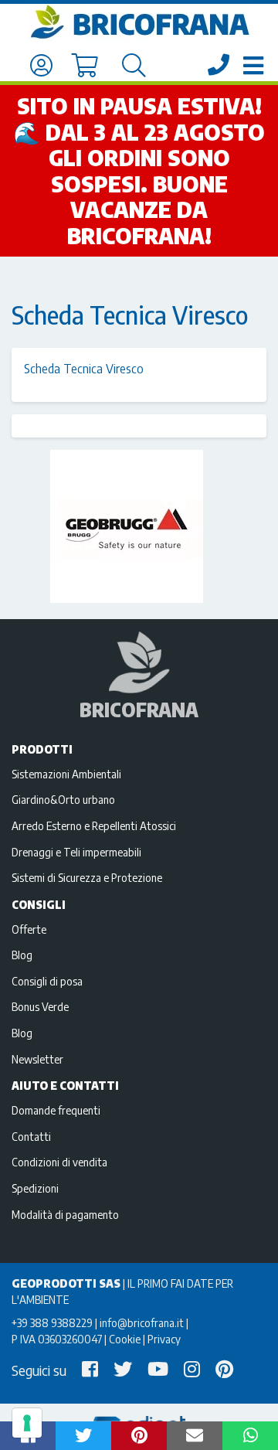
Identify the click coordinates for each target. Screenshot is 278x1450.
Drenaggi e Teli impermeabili (76, 852)
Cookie (125, 1339)
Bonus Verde (40, 1006)
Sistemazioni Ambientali (66, 774)
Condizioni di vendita (59, 1162)
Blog (22, 955)
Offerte (29, 929)
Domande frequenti (56, 1110)
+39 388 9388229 (52, 1322)
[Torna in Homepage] (139, 22)
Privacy (164, 1339)
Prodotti (42, 749)
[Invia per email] (194, 1435)
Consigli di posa (47, 981)
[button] (83, 1435)
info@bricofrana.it (142, 1322)
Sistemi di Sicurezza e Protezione (87, 877)
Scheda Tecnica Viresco (84, 368)
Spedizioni (35, 1188)
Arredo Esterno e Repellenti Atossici (94, 825)
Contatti (31, 1136)
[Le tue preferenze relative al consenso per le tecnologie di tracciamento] (27, 1423)
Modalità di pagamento (65, 1214)
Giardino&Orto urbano (63, 799)
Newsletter (37, 1059)
